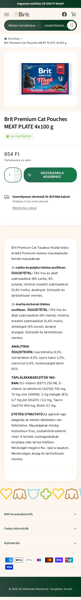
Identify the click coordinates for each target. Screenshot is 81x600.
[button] (6, 14)
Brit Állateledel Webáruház (33, 589)
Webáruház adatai (24, 208)
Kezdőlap (14, 38)
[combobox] (60, 25)
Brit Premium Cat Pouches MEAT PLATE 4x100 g (35, 42)
